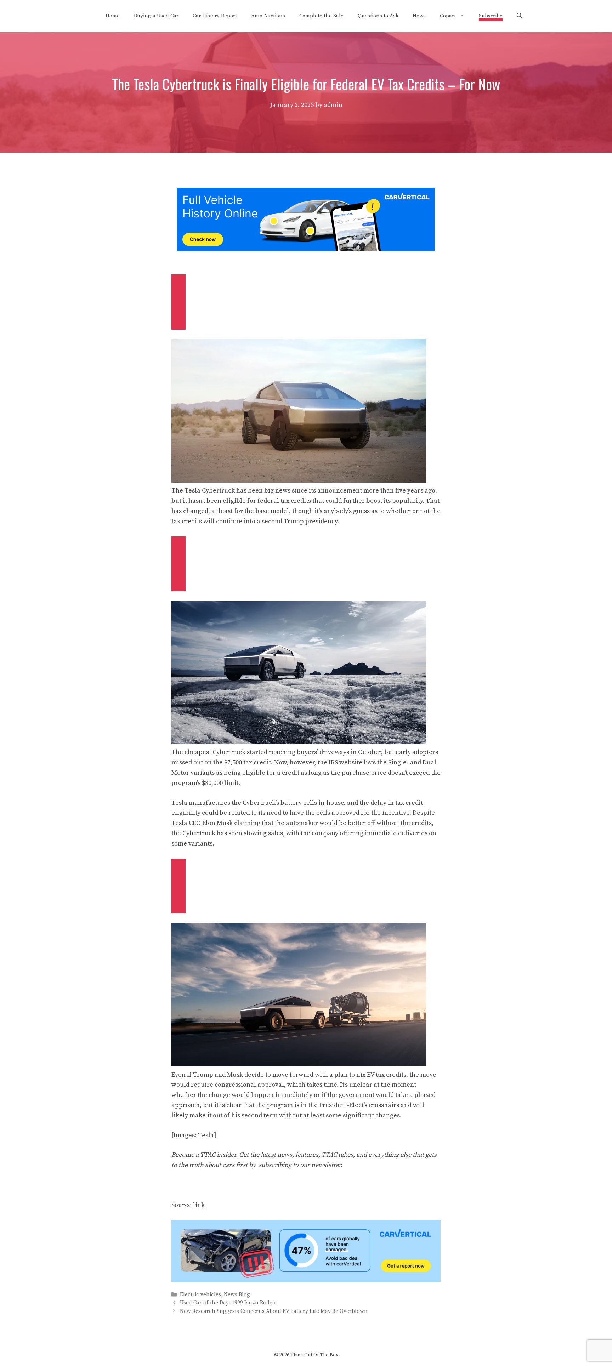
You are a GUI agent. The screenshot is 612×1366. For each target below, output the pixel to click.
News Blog (237, 1294)
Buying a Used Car (156, 15)
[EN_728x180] (306, 249)
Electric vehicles (200, 1294)
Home (113, 15)
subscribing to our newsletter (300, 1165)
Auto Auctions (268, 15)
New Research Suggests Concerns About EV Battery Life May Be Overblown (274, 1311)
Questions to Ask (378, 15)
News (419, 15)
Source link (188, 1205)
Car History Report (215, 15)
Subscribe (491, 15)
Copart (448, 15)
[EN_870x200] (306, 1280)
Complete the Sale (321, 15)
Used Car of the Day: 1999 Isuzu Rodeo (228, 1303)
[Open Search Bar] (519, 16)
